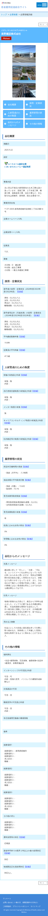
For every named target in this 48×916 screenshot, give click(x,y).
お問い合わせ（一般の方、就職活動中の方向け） (21, 902)
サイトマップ (35, 906)
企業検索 (14, 14)
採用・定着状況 (35, 104)
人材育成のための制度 (14, 114)
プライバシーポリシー (21, 906)
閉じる (42, 24)
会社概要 (12, 104)
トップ (4, 14)
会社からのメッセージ (14, 123)
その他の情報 (35, 123)
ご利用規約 (7, 906)
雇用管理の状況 (35, 114)
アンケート (7, 898)
